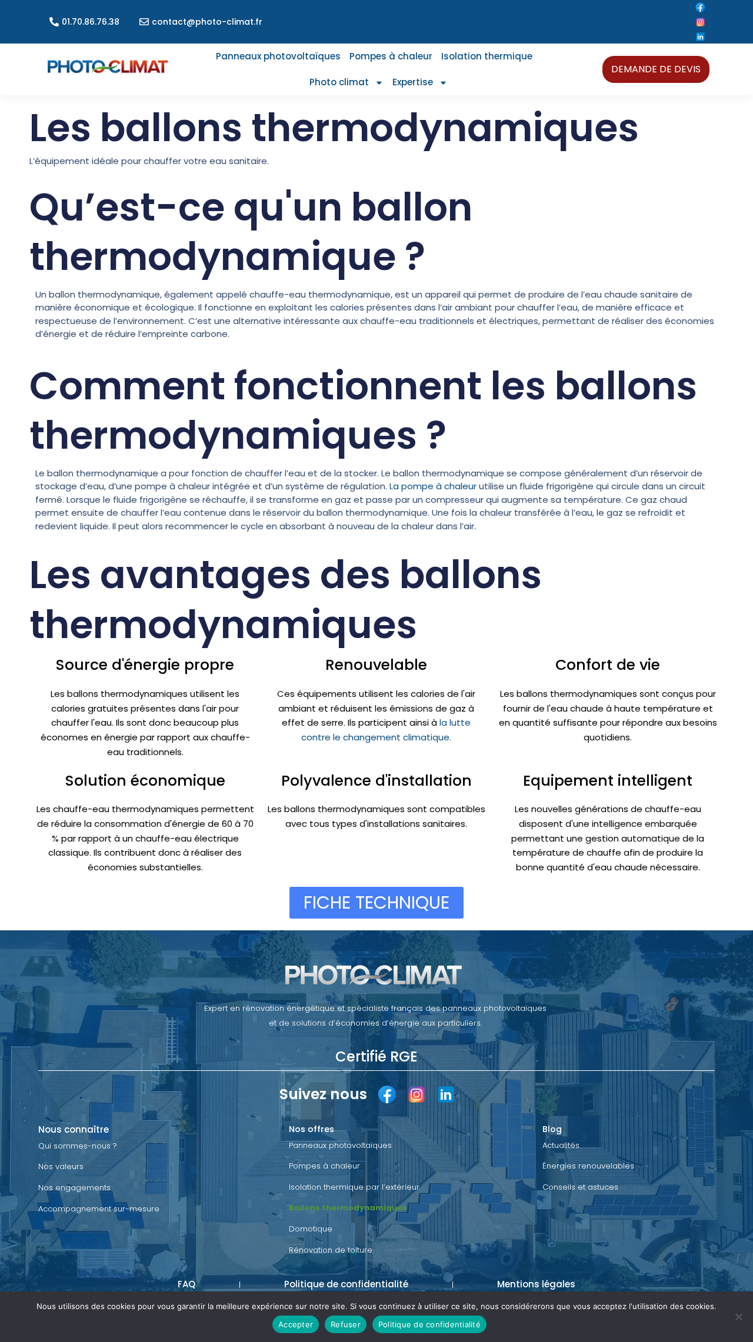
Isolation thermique (486, 56)
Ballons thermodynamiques (348, 1207)
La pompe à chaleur (434, 486)
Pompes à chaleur (390, 56)
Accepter (295, 1324)
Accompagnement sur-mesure (98, 1208)
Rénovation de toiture (330, 1250)
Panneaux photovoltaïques (278, 56)
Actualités (560, 1145)
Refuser (346, 1324)
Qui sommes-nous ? (77, 1145)
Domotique (310, 1228)
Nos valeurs (61, 1166)
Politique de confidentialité (429, 1324)
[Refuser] (738, 1317)
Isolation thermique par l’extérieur (354, 1187)
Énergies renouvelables (588, 1165)
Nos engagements (74, 1187)
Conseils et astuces (580, 1187)
